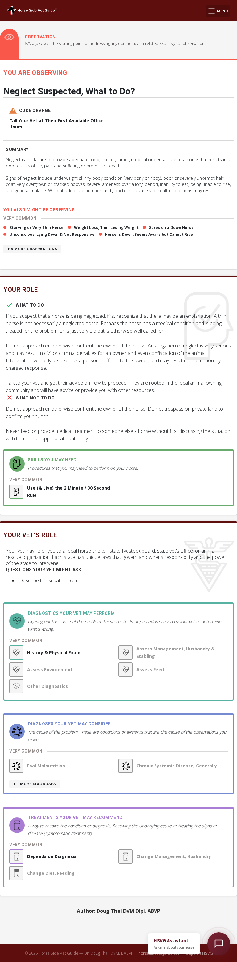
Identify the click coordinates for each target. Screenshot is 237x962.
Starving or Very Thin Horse (37, 227)
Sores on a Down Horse (171, 227)
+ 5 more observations (32, 249)
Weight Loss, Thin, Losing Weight (106, 227)
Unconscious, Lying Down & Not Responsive (52, 234)
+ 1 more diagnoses (34, 784)
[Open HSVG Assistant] (218, 943)
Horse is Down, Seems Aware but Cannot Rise (149, 234)
